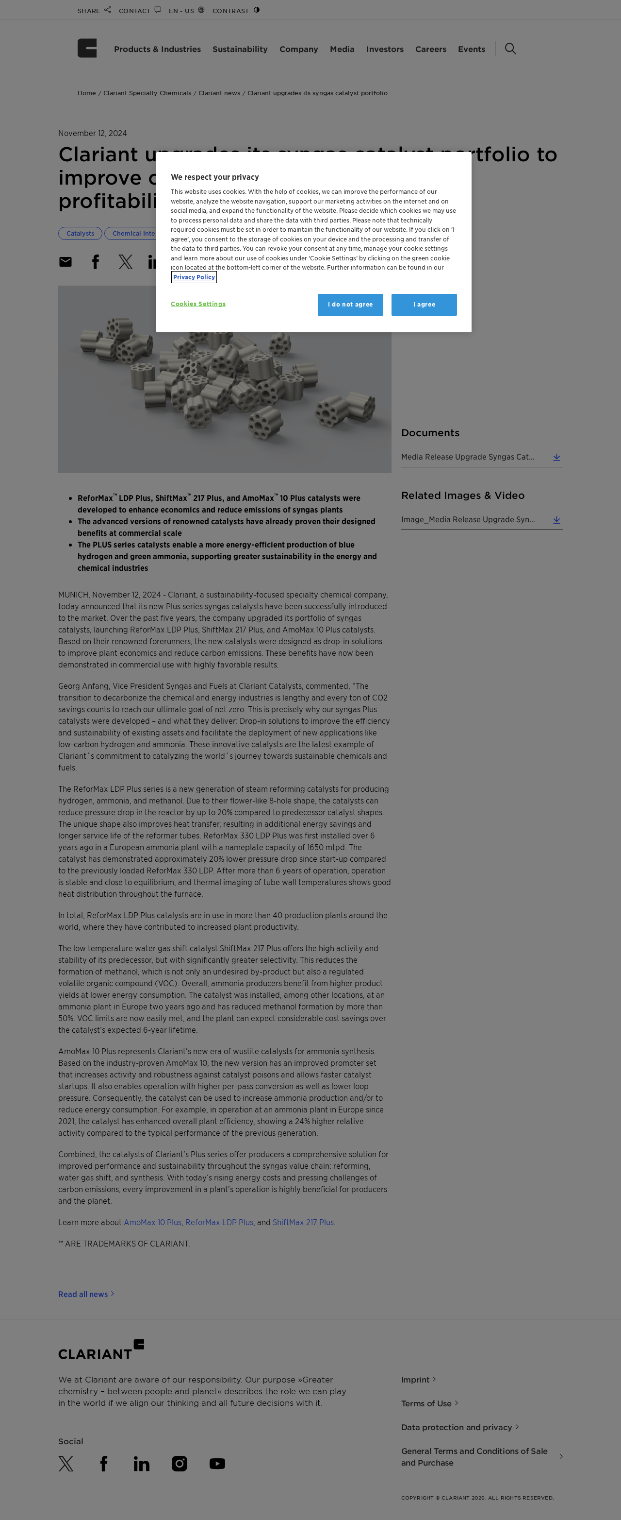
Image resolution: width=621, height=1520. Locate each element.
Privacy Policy (194, 277)
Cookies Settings (198, 304)
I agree (424, 304)
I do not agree (350, 304)
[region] (314, 242)
